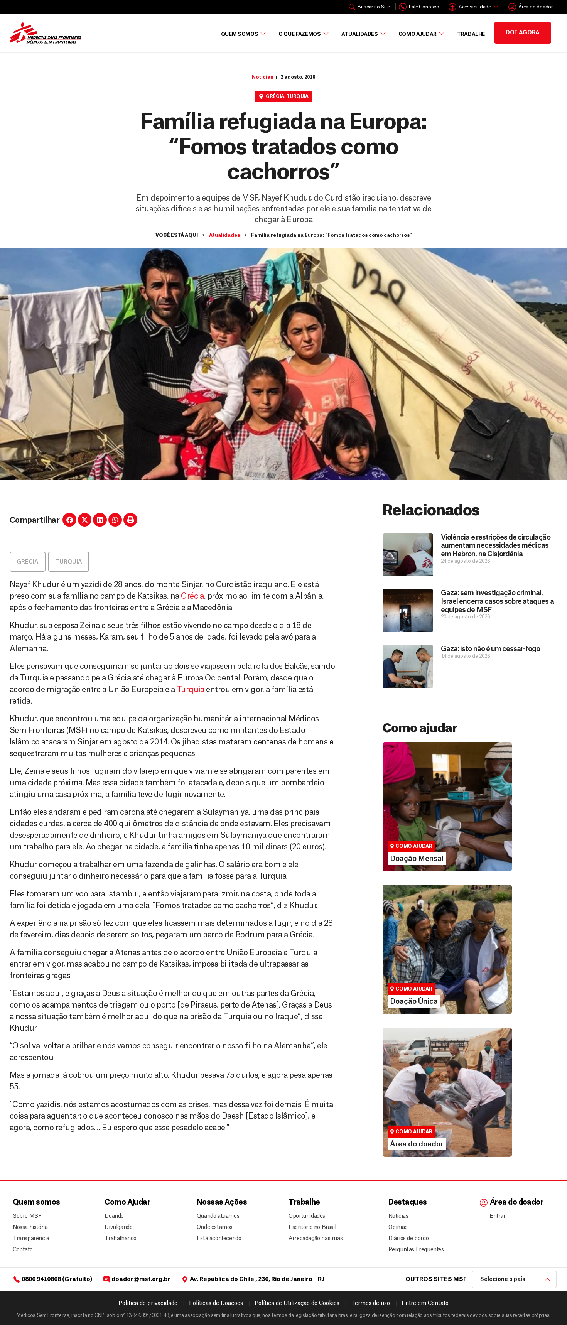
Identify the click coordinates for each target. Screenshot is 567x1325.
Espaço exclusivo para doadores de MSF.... (436, 1123)
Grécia (275, 96)
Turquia (297, 96)
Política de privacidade (147, 1303)
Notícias (262, 77)
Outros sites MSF (436, 1279)
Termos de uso (370, 1303)
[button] (69, 520)
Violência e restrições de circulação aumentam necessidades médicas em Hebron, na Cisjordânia (495, 545)
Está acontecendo (217, 1238)
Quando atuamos (217, 1216)
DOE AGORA (523, 32)
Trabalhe (471, 34)
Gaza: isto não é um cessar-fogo (490, 648)
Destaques (407, 1202)
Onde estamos (215, 1227)
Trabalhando (121, 1238)
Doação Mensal (411, 813)
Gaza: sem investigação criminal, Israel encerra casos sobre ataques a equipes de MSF (497, 601)
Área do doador (411, 1113)
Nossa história (30, 1227)
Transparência (31, 1238)
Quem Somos (239, 34)
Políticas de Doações (216, 1303)
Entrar (497, 1216)
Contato (22, 1249)
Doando (114, 1216)
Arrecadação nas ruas (312, 1238)
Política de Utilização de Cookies (297, 1303)
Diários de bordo (408, 1238)
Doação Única (409, 956)
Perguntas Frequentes (413, 1249)
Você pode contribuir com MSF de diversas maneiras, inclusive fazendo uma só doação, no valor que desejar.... (443, 973)
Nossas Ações (222, 1202)
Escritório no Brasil (312, 1227)
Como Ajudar (417, 34)
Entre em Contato (425, 1303)
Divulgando (118, 1227)
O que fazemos (299, 34)
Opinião (398, 1227)
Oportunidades (307, 1216)
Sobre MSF (27, 1216)
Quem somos (36, 1202)
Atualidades (359, 34)
